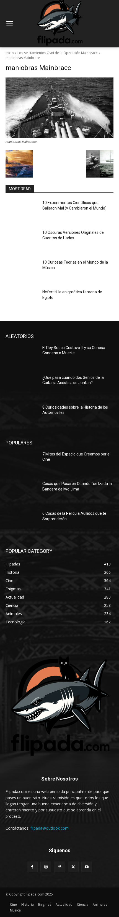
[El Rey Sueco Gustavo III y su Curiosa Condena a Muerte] (22, 356)
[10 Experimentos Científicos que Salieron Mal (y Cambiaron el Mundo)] (22, 211)
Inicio (10, 52)
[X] (73, 867)
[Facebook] (32, 867)
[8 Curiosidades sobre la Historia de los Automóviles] (22, 416)
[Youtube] (86, 867)
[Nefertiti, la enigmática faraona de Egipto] (22, 300)
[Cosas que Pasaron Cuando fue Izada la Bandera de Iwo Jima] (22, 492)
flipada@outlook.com (49, 828)
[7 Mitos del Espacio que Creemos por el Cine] (22, 463)
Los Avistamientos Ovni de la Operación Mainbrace (57, 52)
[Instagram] (45, 867)
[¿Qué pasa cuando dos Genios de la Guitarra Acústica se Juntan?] (22, 386)
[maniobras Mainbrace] (59, 107)
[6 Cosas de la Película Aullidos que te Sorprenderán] (22, 522)
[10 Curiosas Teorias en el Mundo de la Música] (22, 271)
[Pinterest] (59, 867)
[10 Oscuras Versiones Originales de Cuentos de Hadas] (22, 241)
